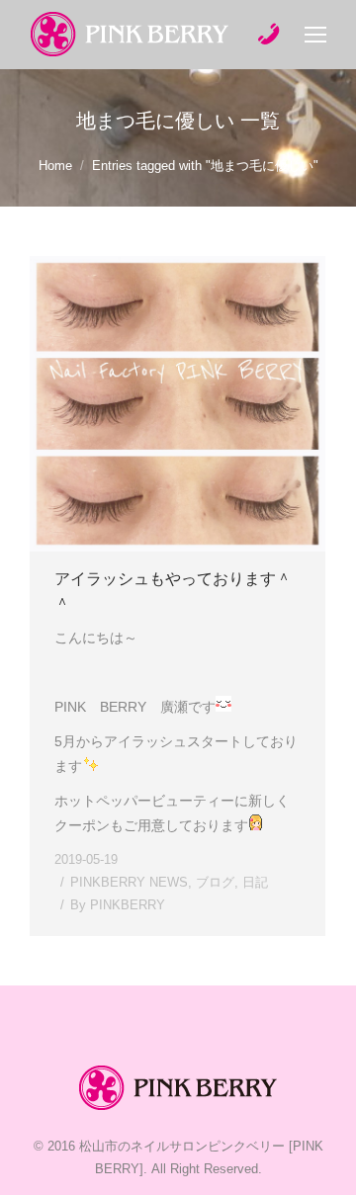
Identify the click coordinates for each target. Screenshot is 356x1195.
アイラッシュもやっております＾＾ (173, 591)
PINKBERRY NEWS (129, 882)
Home (55, 165)
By (117, 904)
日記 (255, 882)
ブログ (215, 882)
